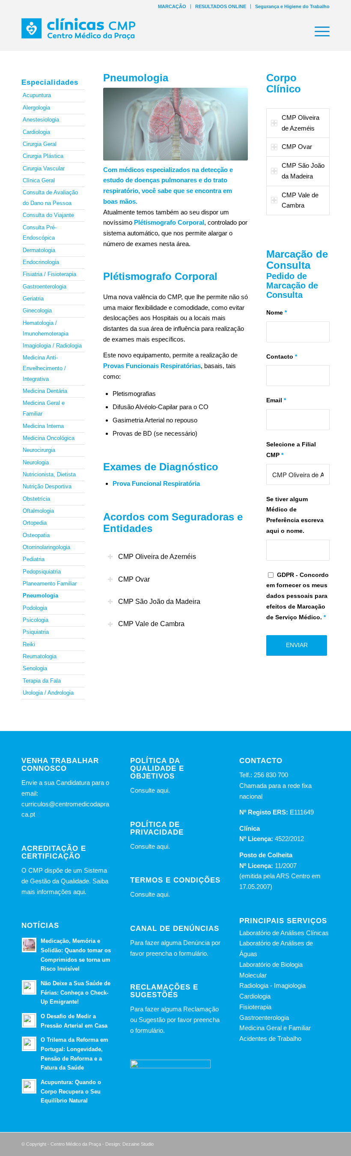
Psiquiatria (36, 632)
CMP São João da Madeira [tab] (159, 601)
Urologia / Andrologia (48, 692)
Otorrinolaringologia (46, 547)
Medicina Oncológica (48, 438)
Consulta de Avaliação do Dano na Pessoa (50, 197)
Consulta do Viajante (48, 215)
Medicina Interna (43, 426)
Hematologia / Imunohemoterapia (45, 328)
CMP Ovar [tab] (134, 579)
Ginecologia (37, 310)
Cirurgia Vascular (44, 168)
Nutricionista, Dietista (49, 474)
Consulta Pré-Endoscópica (40, 232)
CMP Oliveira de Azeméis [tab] (157, 556)
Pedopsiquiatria (42, 571)
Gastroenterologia (44, 286)
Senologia (35, 668)
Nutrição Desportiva (47, 486)
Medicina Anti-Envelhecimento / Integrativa (44, 368)
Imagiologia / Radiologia (52, 345)
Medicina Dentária (45, 391)
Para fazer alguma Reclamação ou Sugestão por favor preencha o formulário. (175, 1019)
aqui (162, 790)
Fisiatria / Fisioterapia (49, 274)
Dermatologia (39, 250)
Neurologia (36, 462)
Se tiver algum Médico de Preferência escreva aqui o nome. (295, 515)
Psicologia (35, 620)
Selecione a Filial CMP (291, 449)
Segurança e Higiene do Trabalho (292, 6)
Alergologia (36, 107)
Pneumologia (40, 595)
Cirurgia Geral (40, 144)
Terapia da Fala (42, 681)
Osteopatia (36, 535)
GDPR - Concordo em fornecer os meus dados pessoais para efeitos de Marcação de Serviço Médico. (297, 596)
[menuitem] (172, 6)
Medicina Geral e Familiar (44, 408)
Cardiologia (36, 132)
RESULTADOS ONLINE (220, 6)
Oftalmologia (38, 511)
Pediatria (34, 559)
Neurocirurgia (39, 450)
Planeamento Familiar (50, 583)
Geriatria (33, 298)
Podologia (35, 608)
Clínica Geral (39, 180)
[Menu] (318, 31)
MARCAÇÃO (172, 6)
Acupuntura (37, 95)
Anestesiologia (41, 119)
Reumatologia (40, 656)
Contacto (281, 357)
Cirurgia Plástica (43, 156)
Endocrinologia (41, 262)
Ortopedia (35, 523)
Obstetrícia (36, 499)
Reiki (29, 644)
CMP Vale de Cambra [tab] (151, 623)
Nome (276, 312)
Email (276, 400)
